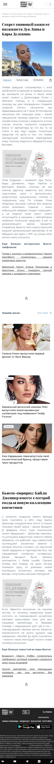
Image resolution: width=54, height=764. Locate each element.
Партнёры (47, 721)
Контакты (43, 717)
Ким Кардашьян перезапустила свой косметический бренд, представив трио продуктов (25, 459)
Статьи (13, 14)
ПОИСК (48, 712)
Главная (5, 14)
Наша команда (10, 721)
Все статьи (43, 313)
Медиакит (25, 721)
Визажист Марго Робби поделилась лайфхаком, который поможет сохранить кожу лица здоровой (27, 659)
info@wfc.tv (25, 745)
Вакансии (36, 721)
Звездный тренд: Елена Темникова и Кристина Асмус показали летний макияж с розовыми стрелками (27, 270)
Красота (21, 14)
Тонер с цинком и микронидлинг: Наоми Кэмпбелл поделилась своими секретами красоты (27, 257)
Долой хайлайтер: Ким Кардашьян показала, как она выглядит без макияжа (27, 672)
